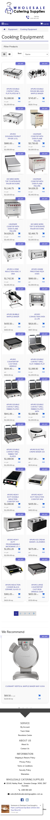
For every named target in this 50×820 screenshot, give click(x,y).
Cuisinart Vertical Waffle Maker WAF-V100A (25, 686)
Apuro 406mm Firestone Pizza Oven (37, 271)
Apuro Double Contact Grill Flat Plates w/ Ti (13, 91)
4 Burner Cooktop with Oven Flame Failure (37, 137)
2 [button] (23, 707)
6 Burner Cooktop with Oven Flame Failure (37, 182)
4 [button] (31, 707)
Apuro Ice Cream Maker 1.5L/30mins (37, 541)
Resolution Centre (25, 735)
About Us (25, 744)
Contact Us (25, 749)
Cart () (46, 24)
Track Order (25, 731)
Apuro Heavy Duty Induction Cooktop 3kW (37, 497)
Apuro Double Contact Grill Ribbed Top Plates (13, 452)
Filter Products (11, 46)
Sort (19, 53)
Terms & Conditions (25, 766)
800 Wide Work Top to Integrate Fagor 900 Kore (37, 226)
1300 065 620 (26, 790)
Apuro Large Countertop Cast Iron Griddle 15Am (37, 587)
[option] (25, 669)
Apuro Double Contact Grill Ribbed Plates (13, 407)
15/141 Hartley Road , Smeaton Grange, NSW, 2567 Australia (26, 784)
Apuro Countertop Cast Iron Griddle (13, 362)
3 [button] (27, 707)
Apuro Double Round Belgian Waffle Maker (37, 91)
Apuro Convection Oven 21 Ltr (37, 316)
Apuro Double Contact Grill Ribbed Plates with (37, 407)
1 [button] (19, 707)
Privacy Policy (25, 762)
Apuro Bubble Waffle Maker (13, 315)
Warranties (25, 774)
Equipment (12, 29)
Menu (6, 24)
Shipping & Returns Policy (25, 758)
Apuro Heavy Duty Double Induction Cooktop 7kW (13, 497)
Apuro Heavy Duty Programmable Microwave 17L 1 (13, 542)
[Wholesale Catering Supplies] (25, 8)
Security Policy (25, 770)
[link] (22, 800)
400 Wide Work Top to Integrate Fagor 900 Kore (12, 181)
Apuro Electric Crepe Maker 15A (37, 451)
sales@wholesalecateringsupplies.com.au (26, 794)
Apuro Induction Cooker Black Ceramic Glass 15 (13, 587)
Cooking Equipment (28, 29)
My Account (25, 727)
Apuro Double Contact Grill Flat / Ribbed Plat (37, 361)
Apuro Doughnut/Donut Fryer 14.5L (13, 136)
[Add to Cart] (19, 100)
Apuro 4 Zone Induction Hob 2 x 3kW (13, 271)
